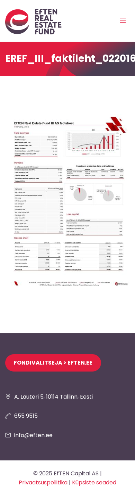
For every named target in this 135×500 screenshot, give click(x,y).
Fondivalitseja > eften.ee (53, 363)
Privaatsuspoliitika (43, 482)
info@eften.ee (33, 435)
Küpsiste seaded (94, 482)
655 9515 (26, 416)
